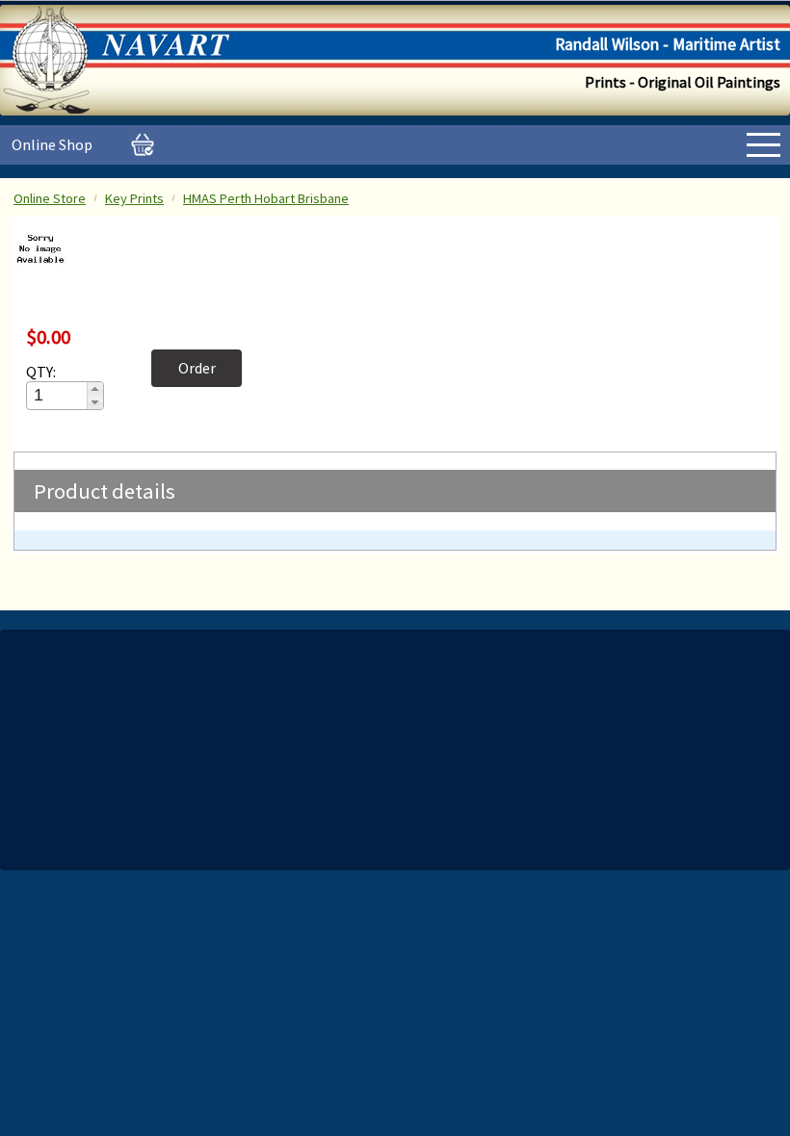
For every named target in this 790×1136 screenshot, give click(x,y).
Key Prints (134, 198)
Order (197, 367)
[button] (95, 389)
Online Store (49, 198)
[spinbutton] (58, 395)
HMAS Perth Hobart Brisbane (266, 198)
